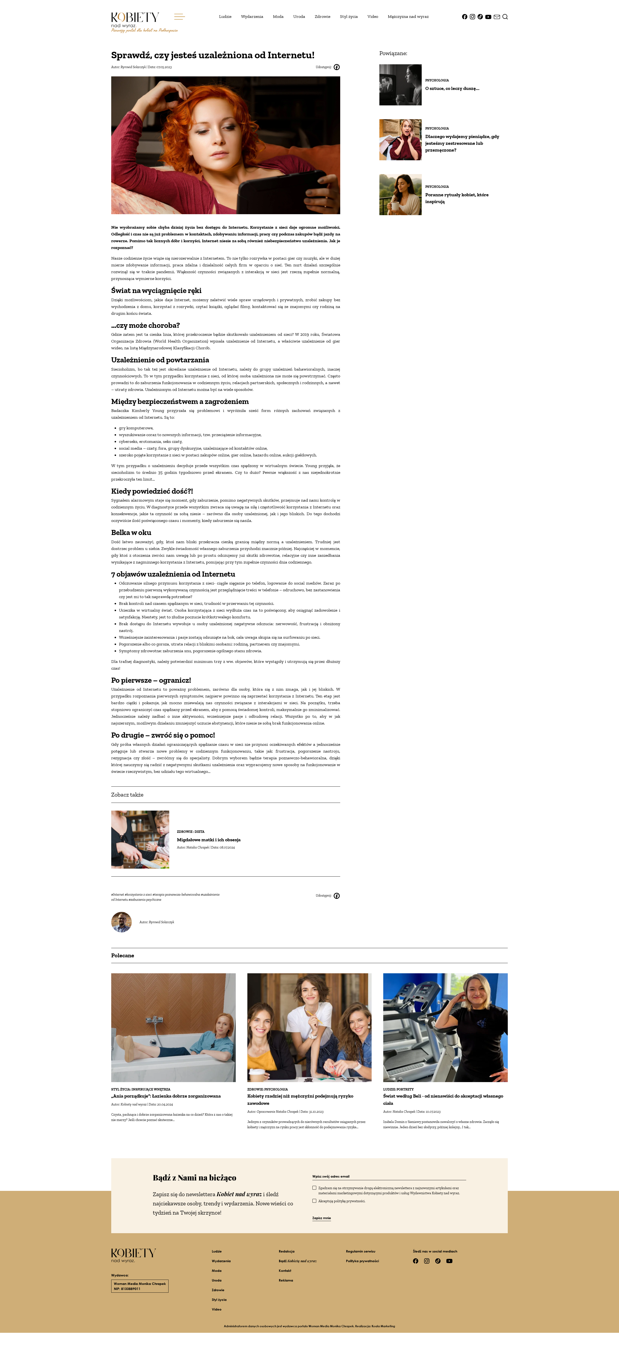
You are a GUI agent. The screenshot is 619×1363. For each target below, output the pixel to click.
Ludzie (225, 16)
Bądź (298, 1261)
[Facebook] (464, 16)
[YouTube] (488, 17)
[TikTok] (480, 16)
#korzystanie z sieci (139, 895)
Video (373, 16)
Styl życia (349, 16)
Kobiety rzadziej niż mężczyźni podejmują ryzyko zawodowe (300, 1099)
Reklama (286, 1280)
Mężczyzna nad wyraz (408, 16)
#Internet (118, 895)
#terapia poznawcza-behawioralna (177, 895)
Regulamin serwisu (360, 1251)
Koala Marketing (383, 1326)
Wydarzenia (252, 16)
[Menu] (179, 17)
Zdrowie (322, 16)
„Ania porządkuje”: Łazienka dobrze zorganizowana (166, 1096)
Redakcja (287, 1251)
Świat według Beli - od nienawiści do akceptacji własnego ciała (443, 1099)
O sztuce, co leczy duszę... (452, 88)
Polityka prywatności (362, 1261)
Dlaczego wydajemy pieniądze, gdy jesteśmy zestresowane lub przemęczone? (462, 143)
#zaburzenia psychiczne (145, 900)
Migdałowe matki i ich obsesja (209, 840)
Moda (278, 16)
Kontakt (285, 1270)
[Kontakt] (497, 17)
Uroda (299, 16)
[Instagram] (472, 16)
